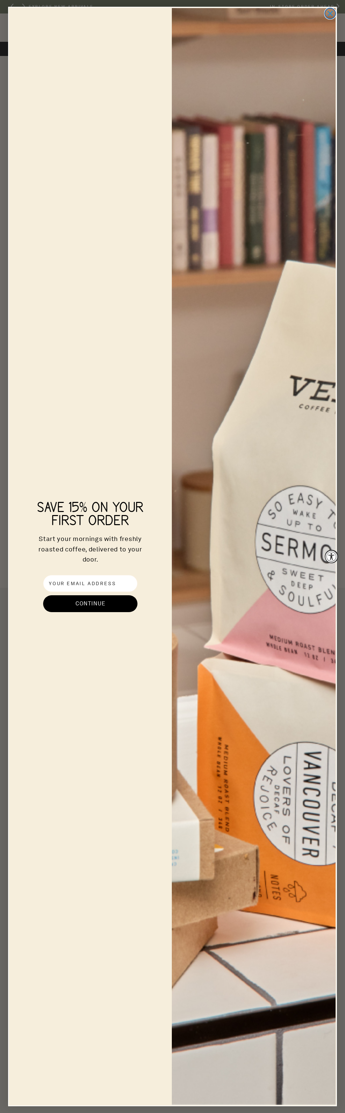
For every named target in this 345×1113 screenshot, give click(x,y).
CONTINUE (90, 603)
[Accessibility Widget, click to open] (331, 556)
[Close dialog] (330, 13)
